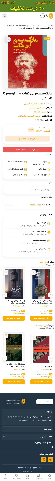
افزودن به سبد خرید (41, 318)
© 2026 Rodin (27, 471)
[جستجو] (4, 15)
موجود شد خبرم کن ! (25, 149)
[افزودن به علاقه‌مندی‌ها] (33, 272)
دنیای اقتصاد (40, 112)
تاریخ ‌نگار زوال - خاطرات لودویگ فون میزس (15, 365)
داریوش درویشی (37, 108)
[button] (27, 139)
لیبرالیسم (48, 366)
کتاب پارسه (45, 369)
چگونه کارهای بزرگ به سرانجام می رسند (16, 302)
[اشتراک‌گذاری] (8, 39)
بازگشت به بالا (46, 401)
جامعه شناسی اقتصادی (29, 116)
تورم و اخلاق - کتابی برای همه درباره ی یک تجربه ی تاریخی (42, 303)
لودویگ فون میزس (33, 104)
